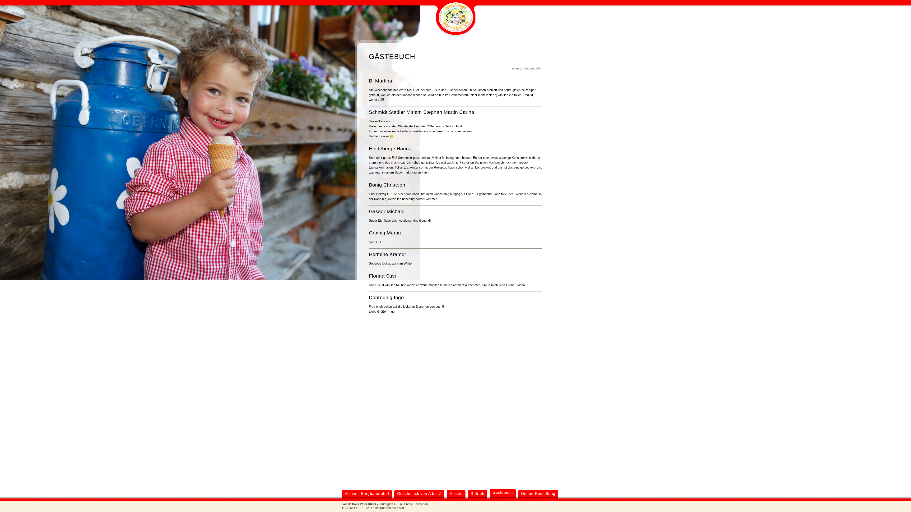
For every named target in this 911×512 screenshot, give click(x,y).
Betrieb (477, 494)
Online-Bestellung (538, 494)
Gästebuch (503, 492)
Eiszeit (456, 494)
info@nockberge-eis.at (389, 507)
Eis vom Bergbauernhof (366, 494)
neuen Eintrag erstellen (526, 68)
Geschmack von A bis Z (419, 494)
